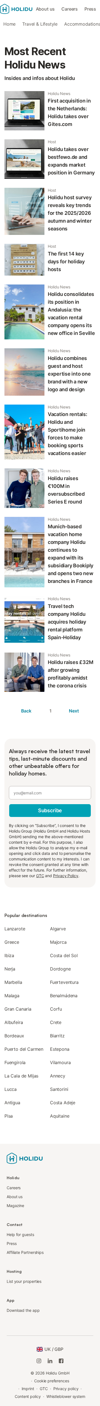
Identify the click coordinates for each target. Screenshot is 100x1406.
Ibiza (9, 955)
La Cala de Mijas (21, 1076)
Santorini (59, 1089)
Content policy (28, 1396)
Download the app (23, 1310)
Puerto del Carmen (23, 1049)
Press (90, 9)
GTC (40, 875)
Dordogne (60, 969)
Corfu (56, 1009)
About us (45, 9)
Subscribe (50, 810)
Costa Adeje (62, 1102)
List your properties (24, 1281)
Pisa (8, 1116)
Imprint (28, 1388)
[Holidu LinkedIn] (50, 1361)
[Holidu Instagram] (39, 1361)
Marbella (13, 982)
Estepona (59, 1049)
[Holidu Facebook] (61, 1361)
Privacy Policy (65, 875)
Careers (69, 9)
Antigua (12, 1102)
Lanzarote (14, 928)
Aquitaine (59, 1116)
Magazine (15, 1205)
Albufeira (13, 1022)
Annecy (57, 1076)
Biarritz (57, 1035)
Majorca (58, 942)
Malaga (11, 995)
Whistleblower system (65, 1396)
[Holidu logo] (16, 9)
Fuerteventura (64, 982)
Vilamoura (60, 1062)
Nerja (9, 969)
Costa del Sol (64, 955)
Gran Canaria (17, 1009)
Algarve (58, 928)
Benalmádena (64, 995)
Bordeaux (14, 1035)
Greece (11, 942)
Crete (55, 1022)
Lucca (10, 1089)
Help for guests (20, 1234)
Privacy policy (66, 1388)
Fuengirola (15, 1062)
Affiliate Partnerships (25, 1252)
